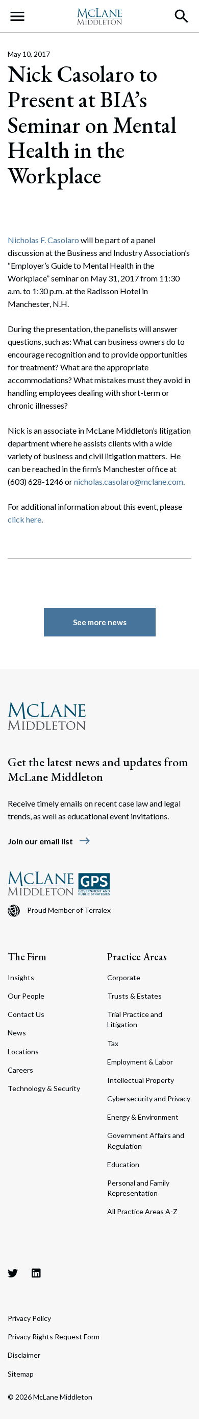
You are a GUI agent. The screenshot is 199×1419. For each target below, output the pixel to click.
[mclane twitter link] (13, 1273)
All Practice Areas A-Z (142, 1211)
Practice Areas (137, 956)
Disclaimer (24, 1355)
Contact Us (26, 1014)
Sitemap (21, 1373)
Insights (21, 977)
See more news (100, 622)
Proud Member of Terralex (69, 910)
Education (123, 1164)
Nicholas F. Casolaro (43, 240)
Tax (112, 1043)
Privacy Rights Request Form (54, 1336)
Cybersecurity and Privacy (148, 1098)
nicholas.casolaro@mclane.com (128, 481)
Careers (20, 1070)
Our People (26, 995)
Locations (23, 1051)
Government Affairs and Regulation (145, 1140)
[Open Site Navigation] (17, 16)
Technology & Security (44, 1088)
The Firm (27, 956)
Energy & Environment (143, 1117)
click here (24, 519)
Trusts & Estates (134, 995)
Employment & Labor (140, 1061)
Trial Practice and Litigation (134, 1019)
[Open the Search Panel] (181, 16)
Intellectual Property (140, 1080)
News (17, 1032)
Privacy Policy (29, 1318)
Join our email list (49, 841)
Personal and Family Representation (138, 1187)
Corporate (123, 977)
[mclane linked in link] (36, 1273)
